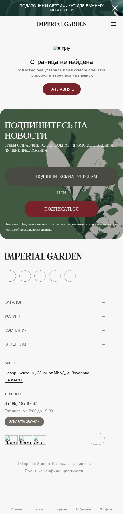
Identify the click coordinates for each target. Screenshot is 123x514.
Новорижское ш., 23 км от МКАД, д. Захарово (47, 373)
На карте (14, 380)
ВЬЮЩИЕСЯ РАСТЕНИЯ (40, 38)
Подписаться (61, 209)
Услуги (12, 316)
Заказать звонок (24, 422)
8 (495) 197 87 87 (21, 403)
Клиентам (15, 344)
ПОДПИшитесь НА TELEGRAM (66, 177)
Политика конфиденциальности (54, 471)
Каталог (13, 302)
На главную (61, 89)
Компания (16, 330)
